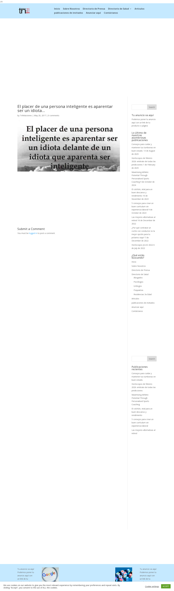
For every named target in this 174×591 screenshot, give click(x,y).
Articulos (139, 9)
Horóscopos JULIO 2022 (142, 245)
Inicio (57, 9)
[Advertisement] (87, 36)
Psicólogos (138, 282)
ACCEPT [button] (166, 586)
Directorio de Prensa (94, 9)
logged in (33, 233)
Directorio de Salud (118, 9)
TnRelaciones (26, 115)
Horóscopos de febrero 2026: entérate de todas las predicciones (144, 161)
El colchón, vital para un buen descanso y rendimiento (142, 192)
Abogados (138, 277)
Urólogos (138, 286)
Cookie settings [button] (152, 586)
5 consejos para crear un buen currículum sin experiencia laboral (142, 206)
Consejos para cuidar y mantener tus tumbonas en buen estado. (144, 147)
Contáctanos (111, 13)
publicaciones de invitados (68, 13)
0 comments (53, 115)
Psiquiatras (138, 290)
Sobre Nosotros (71, 9)
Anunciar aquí (93, 13)
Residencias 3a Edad (143, 294)
